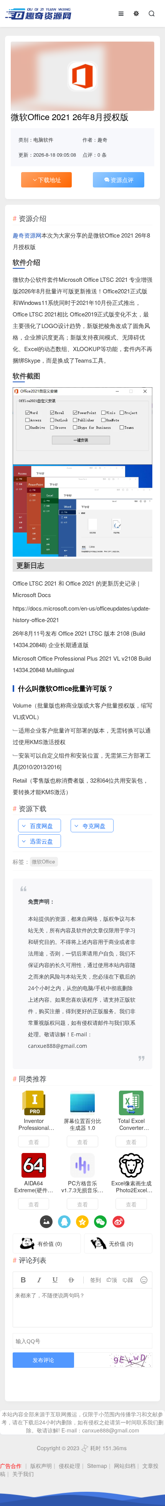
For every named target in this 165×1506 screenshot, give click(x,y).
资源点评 (122, 180)
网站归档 (124, 1465)
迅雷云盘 (41, 841)
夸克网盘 (94, 826)
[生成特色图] (46, 1221)
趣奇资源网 (27, 235)
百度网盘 (41, 826)
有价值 (50, 1243)
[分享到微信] (100, 1221)
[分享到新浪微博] (118, 1221)
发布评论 (43, 1360)
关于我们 (23, 1474)
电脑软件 (43, 139)
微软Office (43, 861)
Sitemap (97, 1465)
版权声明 (41, 1465)
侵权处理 (69, 1465)
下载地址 (49, 180)
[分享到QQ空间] (64, 1221)
